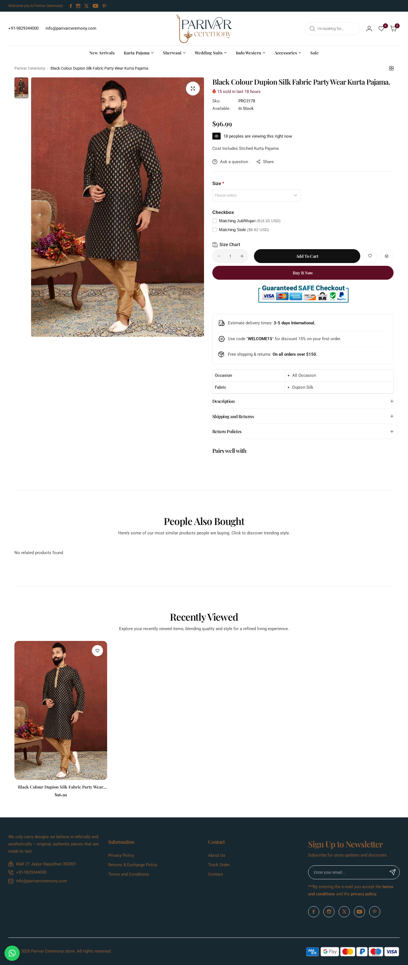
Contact (215, 874)
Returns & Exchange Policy (132, 864)
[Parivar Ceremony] (204, 28)
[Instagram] (78, 6)
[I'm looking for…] (312, 28)
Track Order (219, 864)
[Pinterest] (104, 6)
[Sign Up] (393, 872)
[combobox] (332, 28)
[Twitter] (86, 6)
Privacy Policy (121, 855)
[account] (369, 28)
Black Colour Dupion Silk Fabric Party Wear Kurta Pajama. (60, 787)
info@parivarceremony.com (41, 880)
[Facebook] (71, 6)
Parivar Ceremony (29, 68)
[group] (117, 207)
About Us (216, 855)
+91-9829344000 (31, 872)
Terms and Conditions (128, 874)
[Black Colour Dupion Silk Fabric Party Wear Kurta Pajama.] (60, 710)
